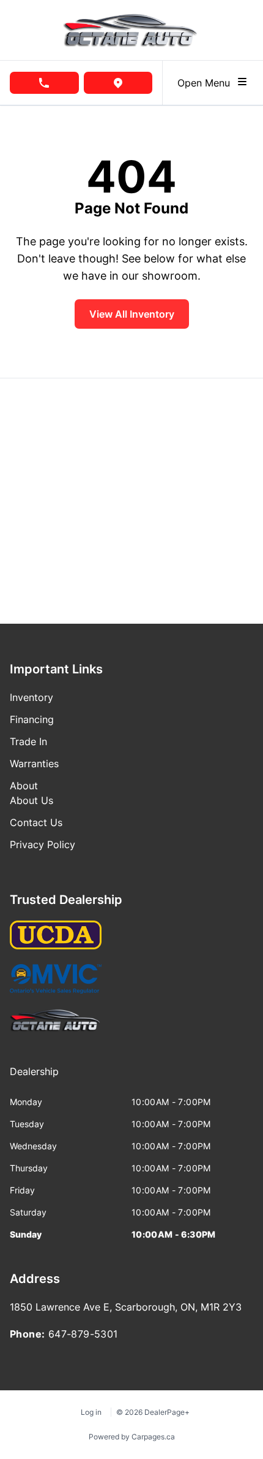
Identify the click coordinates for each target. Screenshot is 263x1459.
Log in (91, 1412)
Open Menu (206, 83)
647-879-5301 (83, 1334)
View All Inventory (131, 314)
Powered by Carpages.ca (132, 1436)
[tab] (34, 1077)
